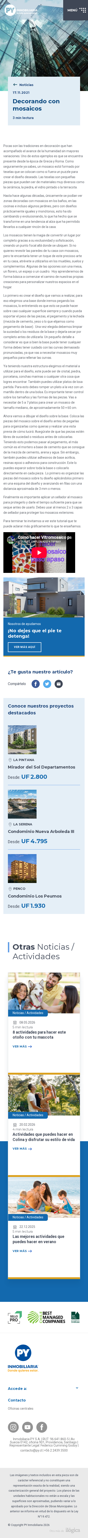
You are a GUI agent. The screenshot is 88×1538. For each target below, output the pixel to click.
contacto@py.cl (31, 1450)
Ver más (20, 1046)
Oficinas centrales (20, 1408)
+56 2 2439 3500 (56, 1450)
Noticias (26, 85)
